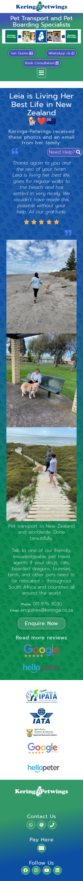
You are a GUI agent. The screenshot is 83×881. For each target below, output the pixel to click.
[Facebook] (25, 870)
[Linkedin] (57, 870)
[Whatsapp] (31, 825)
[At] (41, 825)
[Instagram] (36, 870)
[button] (41, 73)
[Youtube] (47, 870)
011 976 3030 (47, 603)
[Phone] (52, 825)
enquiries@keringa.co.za (46, 610)
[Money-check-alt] (41, 848)
